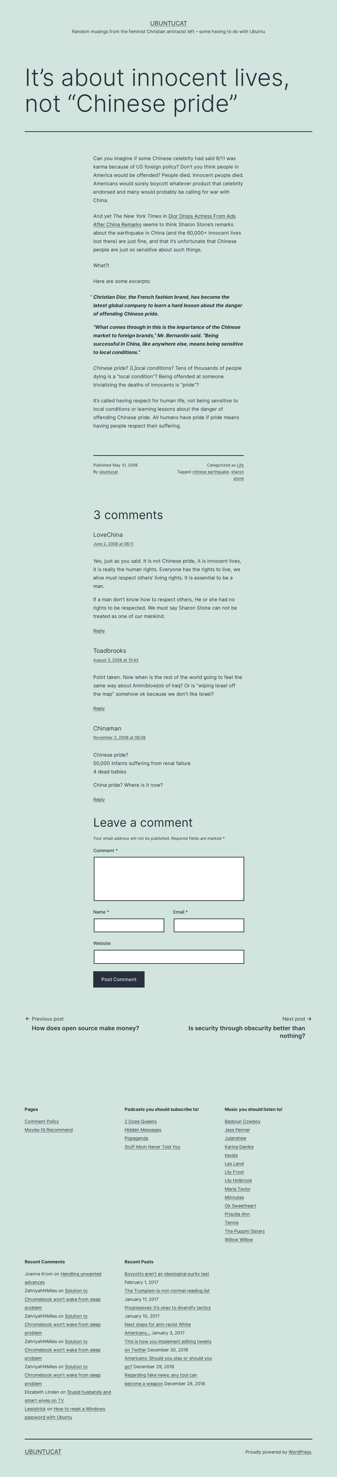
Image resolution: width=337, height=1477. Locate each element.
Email (180, 912)
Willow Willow (239, 1239)
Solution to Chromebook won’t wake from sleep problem (63, 1299)
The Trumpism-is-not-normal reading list (167, 1290)
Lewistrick (35, 1408)
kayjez (231, 1155)
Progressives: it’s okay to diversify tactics (168, 1307)
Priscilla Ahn (237, 1214)
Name (101, 912)
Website (102, 943)
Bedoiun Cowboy (243, 1121)
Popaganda (136, 1138)
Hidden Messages (143, 1129)
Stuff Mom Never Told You (152, 1146)
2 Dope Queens (141, 1121)
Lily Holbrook (238, 1180)
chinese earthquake (210, 471)
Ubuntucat (168, 23)
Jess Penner (237, 1129)
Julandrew (235, 1138)
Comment (105, 850)
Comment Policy (42, 1121)
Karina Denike (239, 1146)
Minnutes (234, 1197)
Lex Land (234, 1163)
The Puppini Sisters (245, 1231)
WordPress (300, 1452)
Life (240, 465)
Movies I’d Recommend (49, 1129)
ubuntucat (108, 471)
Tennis (232, 1222)
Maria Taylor (238, 1189)
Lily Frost (234, 1172)
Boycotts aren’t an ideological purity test (167, 1273)
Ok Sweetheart (240, 1205)
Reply (99, 630)
